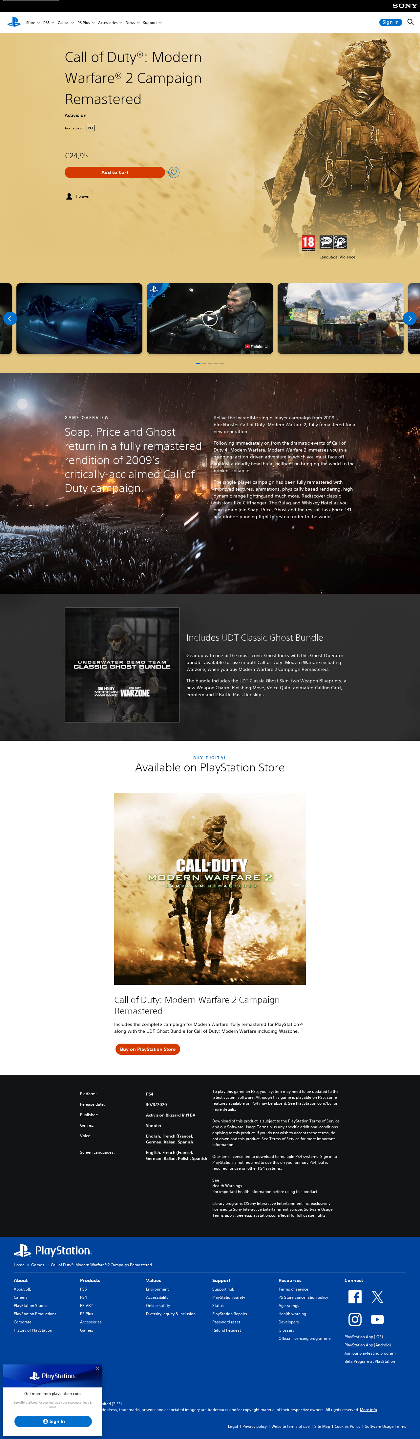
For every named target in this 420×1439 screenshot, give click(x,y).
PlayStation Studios (31, 1305)
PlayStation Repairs (229, 1314)
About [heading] (21, 1280)
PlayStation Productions (35, 1314)
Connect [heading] (354, 1280)
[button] (210, 318)
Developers (289, 1322)
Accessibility (157, 1297)
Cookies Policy (347, 1426)
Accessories (107, 22)
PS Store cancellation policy (303, 1297)
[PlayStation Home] (14, 22)
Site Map (322, 1426)
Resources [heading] (290, 1280)
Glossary (286, 1330)
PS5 (46, 22)
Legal (233, 1426)
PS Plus (83, 22)
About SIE (22, 1289)
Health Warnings (227, 1185)
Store (30, 22)
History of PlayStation (33, 1330)
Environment (157, 1289)
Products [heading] (90, 1280)
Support (150, 22)
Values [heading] (153, 1280)
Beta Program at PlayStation (370, 1361)
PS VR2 (86, 1305)
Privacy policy (254, 1426)
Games (63, 22)
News (130, 22)
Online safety (158, 1305)
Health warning (292, 1314)
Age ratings (289, 1305)
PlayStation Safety (228, 1297)
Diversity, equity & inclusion (171, 1314)
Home (19, 1265)
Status (218, 1305)
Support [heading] (221, 1280)
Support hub (223, 1289)
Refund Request (226, 1330)
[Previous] (10, 318)
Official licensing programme (305, 1338)
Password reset (226, 1322)
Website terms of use (290, 1426)
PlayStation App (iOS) (364, 1336)
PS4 (83, 1297)
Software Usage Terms (385, 1426)
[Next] (410, 318)
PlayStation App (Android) (368, 1345)
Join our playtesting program (370, 1353)
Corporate (23, 1322)
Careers (21, 1297)
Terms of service (293, 1289)
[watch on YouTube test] (256, 346)
